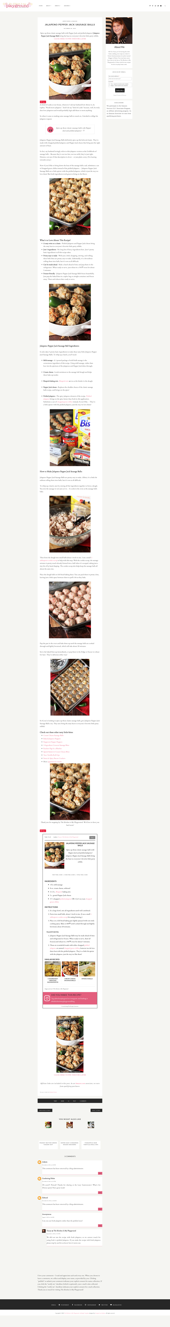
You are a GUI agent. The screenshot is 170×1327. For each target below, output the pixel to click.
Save (44, 102)
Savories (67, 5)
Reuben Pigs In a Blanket (52, 748)
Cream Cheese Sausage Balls (53, 735)
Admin (44, 1162)
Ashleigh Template (84, 1313)
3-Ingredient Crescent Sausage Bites (56, 745)
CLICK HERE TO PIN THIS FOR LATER (70, 39)
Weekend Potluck (53, 1092)
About (48, 5)
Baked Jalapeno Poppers (52, 738)
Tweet (55, 1101)
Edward (45, 1197)
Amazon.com (80, 1083)
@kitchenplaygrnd (60, 998)
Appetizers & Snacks (70, 21)
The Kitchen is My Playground (71, 1313)
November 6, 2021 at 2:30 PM (49, 1165)
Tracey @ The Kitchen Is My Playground (61, 1230)
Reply (100, 1173)
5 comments (83, 1101)
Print (92, 837)
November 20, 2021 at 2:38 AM (49, 1200)
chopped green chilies (65, 402)
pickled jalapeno (66, 899)
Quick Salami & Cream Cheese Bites (56, 752)
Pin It (74, 1101)
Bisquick (59, 892)
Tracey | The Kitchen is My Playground (68, 837)
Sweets (57, 5)
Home (41, 5)
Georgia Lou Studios (100, 1313)
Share (62, 1101)
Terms (119, 95)
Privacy (124, 95)
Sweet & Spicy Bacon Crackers (54, 758)
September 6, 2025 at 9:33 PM (53, 1233)
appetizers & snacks (55, 761)
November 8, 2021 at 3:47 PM (49, 1181)
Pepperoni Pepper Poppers (52, 742)
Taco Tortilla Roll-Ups (51, 755)
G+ (68, 1101)
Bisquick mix (64, 381)
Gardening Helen (48, 1178)
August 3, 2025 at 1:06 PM (48, 1217)
